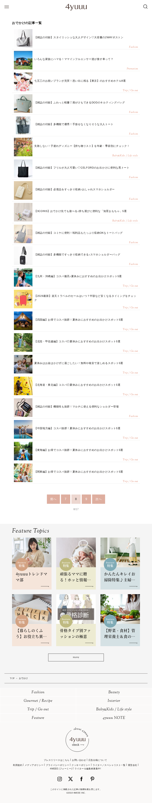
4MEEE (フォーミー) (61, 768)
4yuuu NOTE (114, 718)
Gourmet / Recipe (38, 701)
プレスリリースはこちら (57, 760)
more (76, 657)
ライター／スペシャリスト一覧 (109, 765)
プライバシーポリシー (57, 765)
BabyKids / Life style (114, 709)
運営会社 (132, 765)
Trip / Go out (38, 709)
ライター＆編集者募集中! (88, 768)
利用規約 (17, 765)
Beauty (114, 692)
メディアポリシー (34, 765)
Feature (38, 718)
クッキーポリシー (81, 765)
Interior (114, 701)
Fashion (38, 692)
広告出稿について (97, 760)
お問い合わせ (79, 760)
